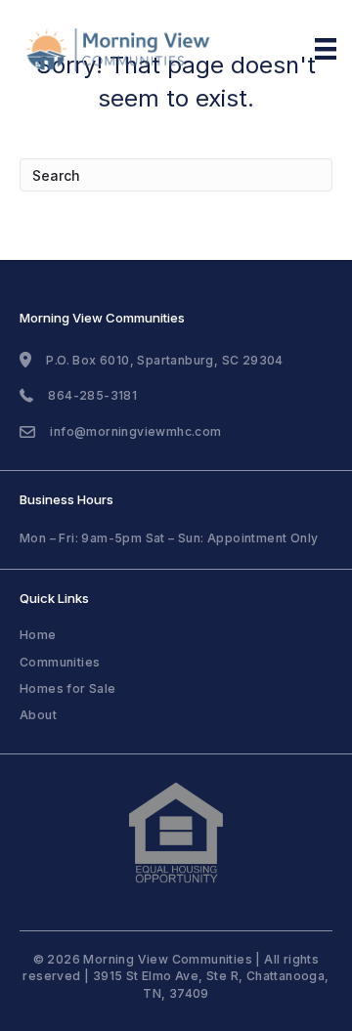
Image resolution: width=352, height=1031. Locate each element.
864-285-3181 (92, 395)
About (38, 715)
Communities (60, 662)
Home (38, 634)
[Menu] (325, 48)
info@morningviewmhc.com (135, 431)
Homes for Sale (68, 688)
